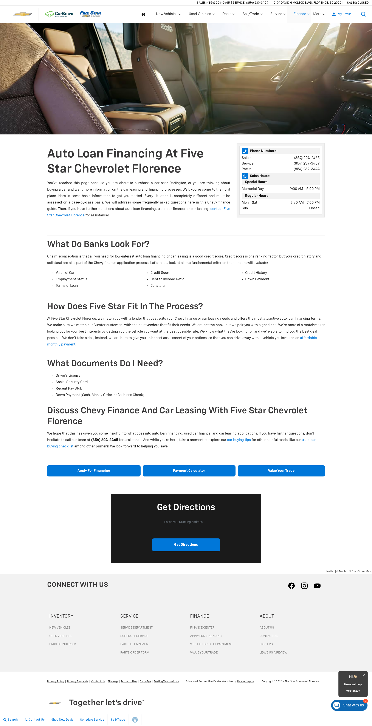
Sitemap (113, 681)
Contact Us (268, 636)
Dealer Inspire (245, 681)
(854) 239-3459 (307, 163)
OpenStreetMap (361, 571)
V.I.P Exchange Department (211, 644)
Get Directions (186, 545)
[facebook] (291, 585)
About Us (267, 627)
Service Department (136, 627)
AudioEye (145, 681)
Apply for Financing (206, 636)
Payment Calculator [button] (189, 471)
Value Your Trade (204, 652)
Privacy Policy (55, 681)
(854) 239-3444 (307, 169)
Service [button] (276, 15)
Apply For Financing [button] (94, 471)
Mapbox (344, 571)
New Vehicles (59, 627)
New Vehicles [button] (166, 15)
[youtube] (317, 585)
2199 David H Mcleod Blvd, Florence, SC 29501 (308, 2)
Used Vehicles (60, 636)
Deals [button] (226, 15)
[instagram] (304, 585)
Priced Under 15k (62, 644)
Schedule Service (134, 636)
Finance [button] (299, 15)
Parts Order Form (134, 652)
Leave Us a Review (273, 652)
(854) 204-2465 (307, 158)
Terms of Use (129, 681)
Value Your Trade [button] (281, 471)
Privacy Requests (77, 681)
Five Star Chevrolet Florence (302, 681)
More (317, 15)
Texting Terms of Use (166, 681)
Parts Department (135, 644)
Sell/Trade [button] (250, 15)
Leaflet (330, 571)
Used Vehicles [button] (200, 15)
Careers (266, 644)
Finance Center (202, 627)
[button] (363, 14)
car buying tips (239, 440)
